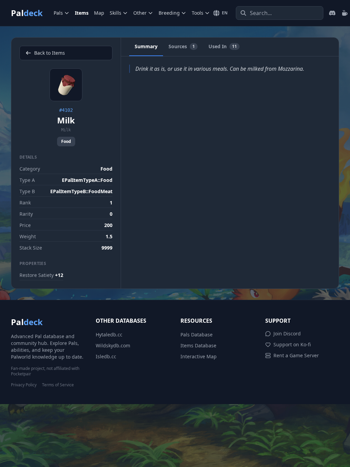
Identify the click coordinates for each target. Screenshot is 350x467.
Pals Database (196, 334)
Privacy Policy (24, 385)
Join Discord (287, 333)
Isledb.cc (106, 356)
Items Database (198, 345)
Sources (182, 46)
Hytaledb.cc (109, 334)
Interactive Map (198, 356)
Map (99, 13)
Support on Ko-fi (292, 344)
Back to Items (49, 53)
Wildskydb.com (113, 345)
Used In (222, 46)
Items (82, 13)
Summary (146, 46)
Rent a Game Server (296, 355)
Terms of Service (58, 385)
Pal (27, 13)
